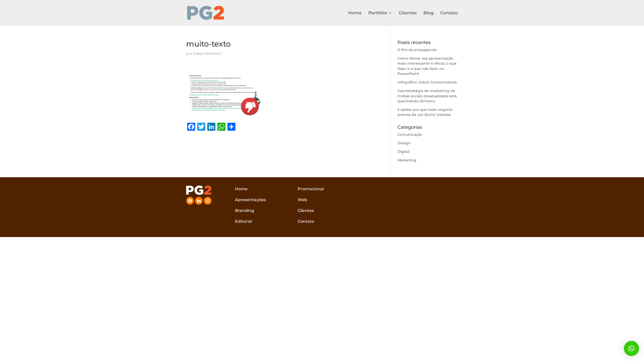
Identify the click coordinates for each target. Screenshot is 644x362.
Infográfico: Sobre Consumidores (427, 82)
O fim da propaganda (416, 50)
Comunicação (409, 134)
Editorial (243, 221)
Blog (428, 13)
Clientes (408, 13)
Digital (403, 152)
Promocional (311, 189)
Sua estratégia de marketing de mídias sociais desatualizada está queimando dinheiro (427, 96)
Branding (244, 210)
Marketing (406, 160)
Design (404, 143)
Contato (449, 13)
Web (302, 199)
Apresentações (250, 199)
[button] (631, 348)
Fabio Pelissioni (207, 53)
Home (355, 13)
